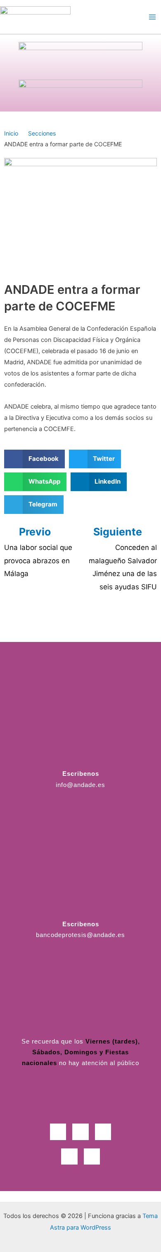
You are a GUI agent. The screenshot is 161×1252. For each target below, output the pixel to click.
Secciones (42, 133)
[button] (34, 459)
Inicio (11, 133)
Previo (35, 532)
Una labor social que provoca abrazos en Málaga (38, 560)
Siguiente (118, 532)
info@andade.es (80, 785)
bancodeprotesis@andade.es (80, 935)
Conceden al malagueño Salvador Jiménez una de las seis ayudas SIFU (123, 567)
